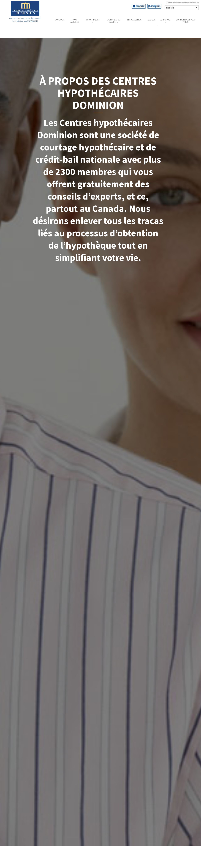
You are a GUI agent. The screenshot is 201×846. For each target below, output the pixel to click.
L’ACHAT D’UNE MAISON (113, 20)
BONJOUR (59, 19)
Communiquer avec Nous (185, 20)
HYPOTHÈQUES (92, 19)
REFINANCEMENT (134, 19)
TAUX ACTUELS (75, 20)
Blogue (151, 19)
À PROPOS (165, 19)
